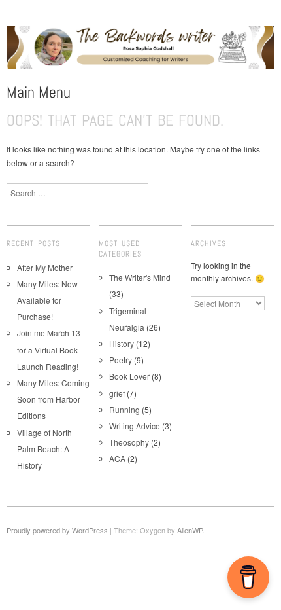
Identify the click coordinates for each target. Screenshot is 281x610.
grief (117, 393)
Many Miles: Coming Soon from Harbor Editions (53, 399)
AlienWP (190, 530)
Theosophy (129, 442)
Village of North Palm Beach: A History (44, 449)
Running (124, 409)
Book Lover (129, 376)
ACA (117, 458)
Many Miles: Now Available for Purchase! (47, 300)
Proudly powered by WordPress (57, 530)
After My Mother (45, 267)
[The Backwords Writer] (140, 52)
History (121, 343)
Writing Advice (134, 425)
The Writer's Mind (140, 277)
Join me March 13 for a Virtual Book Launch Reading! (48, 349)
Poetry (120, 359)
